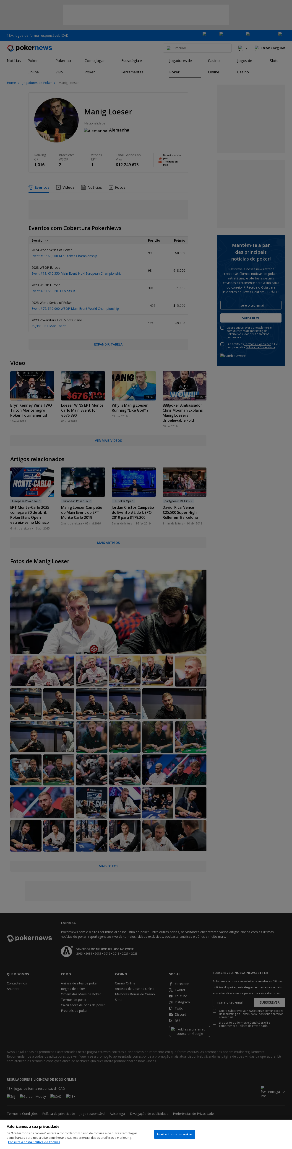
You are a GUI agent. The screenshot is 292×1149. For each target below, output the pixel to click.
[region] (146, 1134)
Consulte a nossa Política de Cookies (34, 1142)
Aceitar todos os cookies (175, 1134)
